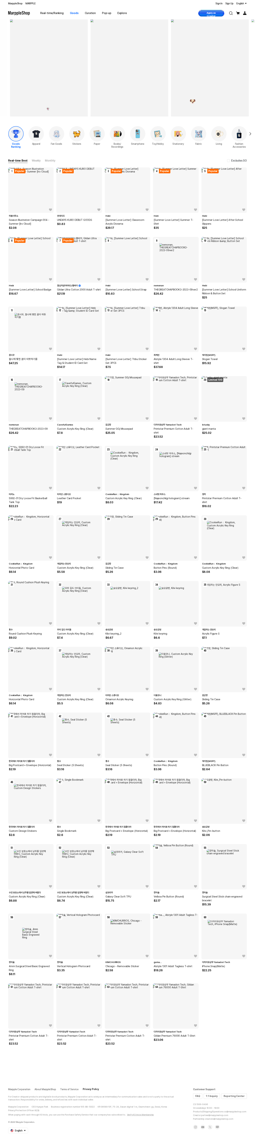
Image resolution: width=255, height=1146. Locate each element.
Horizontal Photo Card (21, 567)
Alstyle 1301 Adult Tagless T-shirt (173, 966)
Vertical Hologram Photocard (73, 966)
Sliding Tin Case (114, 567)
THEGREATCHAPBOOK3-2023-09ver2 (176, 289)
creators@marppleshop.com (219, 1119)
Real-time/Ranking (52, 13)
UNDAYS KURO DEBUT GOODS (74, 220)
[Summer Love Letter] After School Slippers (222, 221)
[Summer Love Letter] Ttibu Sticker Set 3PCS (126, 361)
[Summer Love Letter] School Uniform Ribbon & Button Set (224, 291)
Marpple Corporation (19, 1089)
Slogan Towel (210, 359)
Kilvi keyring (160, 633)
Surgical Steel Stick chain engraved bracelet (222, 898)
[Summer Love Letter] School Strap (126, 289)
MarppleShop (15, 3)
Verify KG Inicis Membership (140, 1115)
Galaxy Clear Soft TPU (118, 896)
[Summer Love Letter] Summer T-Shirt (173, 221)
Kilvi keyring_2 (113, 633)
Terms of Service (69, 1089)
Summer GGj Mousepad (119, 428)
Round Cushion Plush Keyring (25, 633)
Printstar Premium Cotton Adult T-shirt (173, 430)
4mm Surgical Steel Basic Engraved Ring (29, 968)
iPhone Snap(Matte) (213, 966)
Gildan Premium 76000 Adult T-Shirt (174, 1035)
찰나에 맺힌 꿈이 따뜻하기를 (23, 359)
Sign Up (229, 3)
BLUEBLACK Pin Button (215, 765)
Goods (74, 13)
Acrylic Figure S (211, 633)
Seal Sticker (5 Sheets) (70, 765)
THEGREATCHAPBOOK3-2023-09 (28, 428)
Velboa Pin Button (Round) (169, 896)
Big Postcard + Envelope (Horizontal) (30, 765)
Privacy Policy (91, 1089)
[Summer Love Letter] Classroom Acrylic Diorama (124, 221)
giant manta (209, 428)
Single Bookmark (66, 830)
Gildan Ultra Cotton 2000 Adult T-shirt (79, 289)
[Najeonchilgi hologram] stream (172, 498)
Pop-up (106, 13)
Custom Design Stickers (23, 830)
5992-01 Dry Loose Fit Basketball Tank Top (28, 500)
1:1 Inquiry (212, 1096)
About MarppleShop (45, 1089)
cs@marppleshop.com (235, 1111)
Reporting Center (234, 1096)
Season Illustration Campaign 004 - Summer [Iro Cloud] (29, 221)
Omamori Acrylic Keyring (119, 699)
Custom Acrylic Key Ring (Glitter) (172, 699)
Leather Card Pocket (69, 498)
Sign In (219, 3)
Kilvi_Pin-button (211, 830)
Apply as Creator (211, 14)
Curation (90, 13)
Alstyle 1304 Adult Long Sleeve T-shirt (173, 361)
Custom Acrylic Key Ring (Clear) (75, 428)
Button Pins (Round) (165, 567)
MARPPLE (31, 3)
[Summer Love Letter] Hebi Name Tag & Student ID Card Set (76, 361)
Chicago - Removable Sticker (122, 966)
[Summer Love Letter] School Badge (30, 289)
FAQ (197, 1096)
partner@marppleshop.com (214, 1115)
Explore (122, 13)
